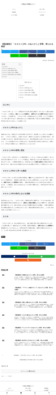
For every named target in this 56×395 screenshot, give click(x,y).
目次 (26, 82)
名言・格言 (28, 388)
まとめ (5, 76)
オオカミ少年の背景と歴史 (10, 70)
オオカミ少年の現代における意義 (12, 74)
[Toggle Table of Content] (19, 64)
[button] (37, 55)
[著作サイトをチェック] (14, 256)
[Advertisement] (28, 28)
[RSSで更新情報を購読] (28, 260)
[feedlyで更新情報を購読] (41, 256)
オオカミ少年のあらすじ (9, 68)
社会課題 (46, 390)
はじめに (5, 66)
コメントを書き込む (28, 371)
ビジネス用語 (28, 390)
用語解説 (46, 388)
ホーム (9, 388)
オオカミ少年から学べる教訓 (10, 72)
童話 (4, 236)
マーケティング (9, 390)
